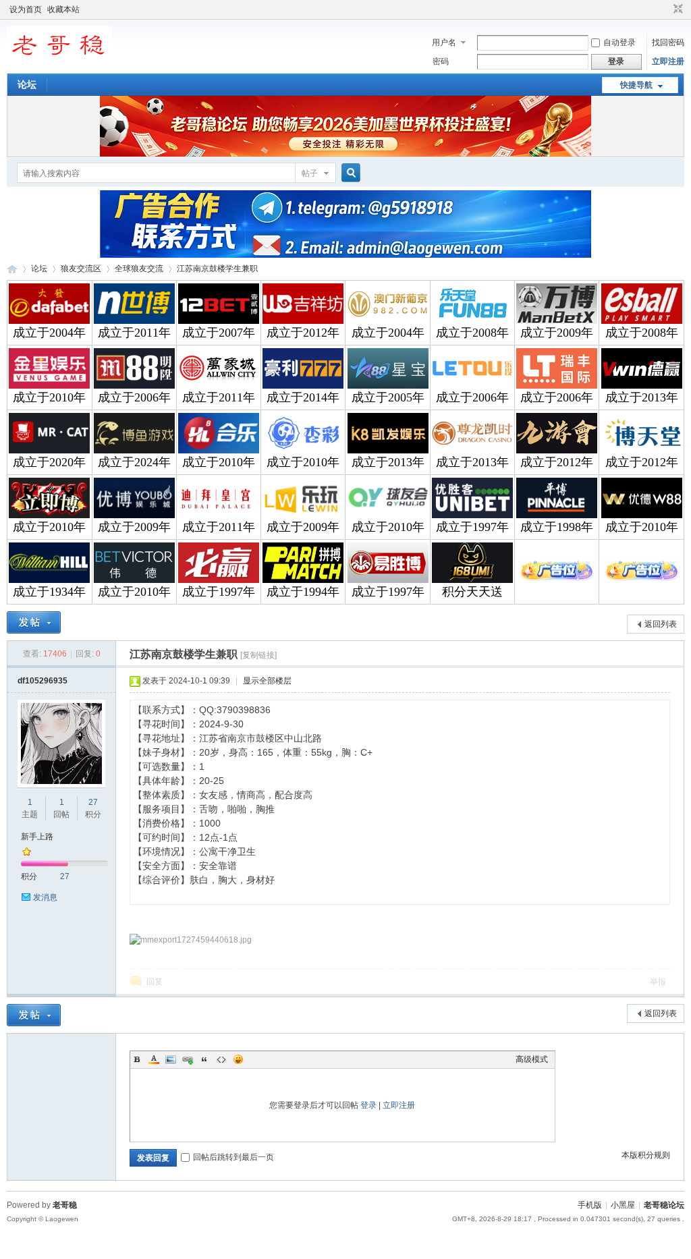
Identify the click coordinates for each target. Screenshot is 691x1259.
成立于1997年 (472, 527)
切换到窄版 (676, 9)
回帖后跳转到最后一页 (233, 1157)
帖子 (310, 173)
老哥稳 (65, 1205)
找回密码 (668, 42)
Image (170, 1059)
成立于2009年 (556, 332)
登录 (368, 1105)
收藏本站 (63, 9)
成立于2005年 (388, 397)
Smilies (238, 1059)
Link (187, 1059)
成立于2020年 (49, 462)
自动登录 (619, 42)
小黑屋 (623, 1205)
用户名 (444, 42)
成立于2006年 (134, 397)
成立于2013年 (641, 397)
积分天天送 (472, 591)
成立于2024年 (134, 462)
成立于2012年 (303, 332)
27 (93, 802)
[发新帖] (34, 622)
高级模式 (532, 1059)
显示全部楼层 (267, 681)
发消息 (45, 897)
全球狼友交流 (139, 268)
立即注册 (668, 61)
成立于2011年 (134, 332)
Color (154, 1059)
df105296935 (42, 681)
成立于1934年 (49, 591)
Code (221, 1059)
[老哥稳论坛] (59, 64)
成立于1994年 (303, 591)
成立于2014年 (303, 397)
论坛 (27, 84)
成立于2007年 (218, 332)
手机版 (590, 1205)
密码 (441, 61)
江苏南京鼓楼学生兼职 (217, 268)
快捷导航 (636, 85)
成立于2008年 (472, 332)
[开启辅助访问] (665, 9)
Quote (204, 1059)
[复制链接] (258, 655)
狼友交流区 (81, 268)
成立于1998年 (556, 527)
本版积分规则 (645, 1155)
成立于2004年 (49, 332)
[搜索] (349, 173)
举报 (658, 981)
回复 (154, 981)
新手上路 (37, 836)
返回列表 (660, 624)
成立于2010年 (49, 397)
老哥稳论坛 (12, 269)
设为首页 (25, 9)
